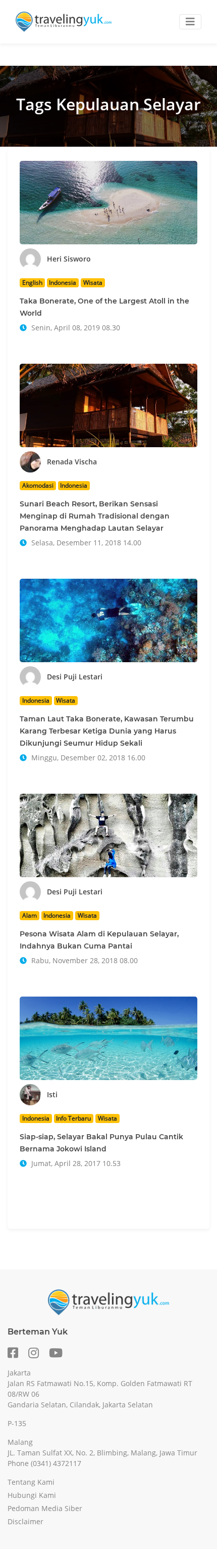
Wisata (92, 282)
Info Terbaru (73, 1118)
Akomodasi (37, 485)
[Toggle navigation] (190, 21)
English (32, 282)
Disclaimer (25, 1521)
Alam (29, 915)
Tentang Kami (31, 1482)
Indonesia (62, 282)
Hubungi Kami (32, 1495)
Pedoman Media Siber (45, 1508)
